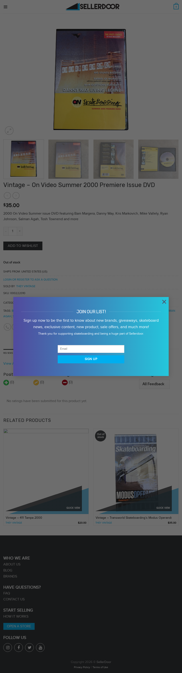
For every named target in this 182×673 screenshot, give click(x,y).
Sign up (91, 359)
